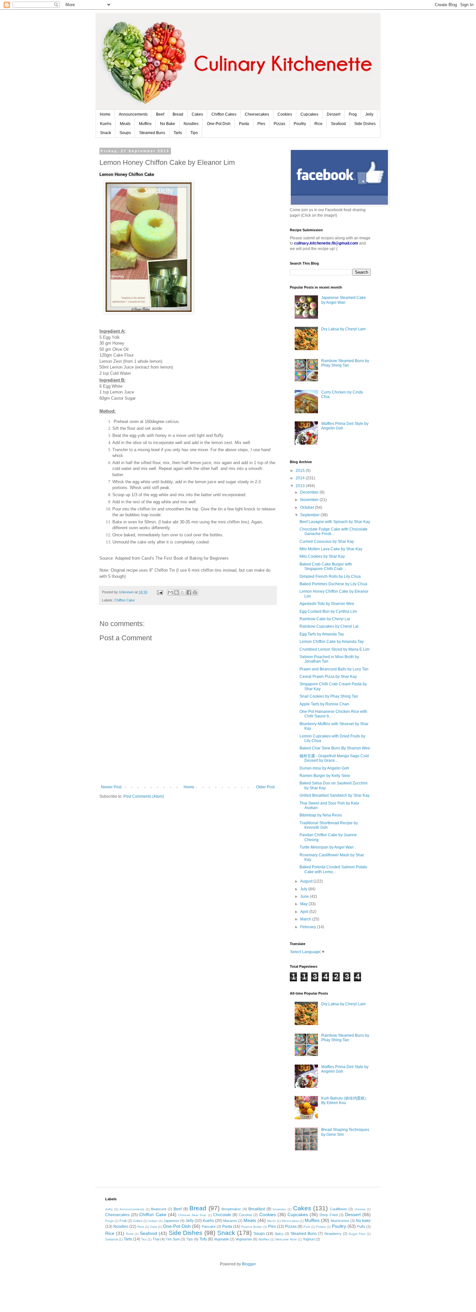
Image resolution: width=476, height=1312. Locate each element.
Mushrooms (340, 1221)
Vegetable (221, 1239)
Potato (321, 1226)
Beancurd (158, 1209)
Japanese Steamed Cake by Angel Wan (343, 299)
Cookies (285, 114)
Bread (178, 114)
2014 (301, 478)
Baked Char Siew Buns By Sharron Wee (335, 748)
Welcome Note (286, 1239)
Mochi (271, 1221)
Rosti (129, 1234)
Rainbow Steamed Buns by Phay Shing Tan (345, 363)
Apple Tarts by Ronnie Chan (324, 704)
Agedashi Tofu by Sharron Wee (327, 603)
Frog (353, 114)
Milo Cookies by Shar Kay (322, 556)
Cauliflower (338, 1209)
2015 (301, 470)
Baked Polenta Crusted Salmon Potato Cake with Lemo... (333, 869)
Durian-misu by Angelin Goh (324, 768)
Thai (156, 1239)
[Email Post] (159, 592)
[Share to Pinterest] (195, 592)
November (310, 499)
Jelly (369, 114)
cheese (360, 1209)
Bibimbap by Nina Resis (321, 815)
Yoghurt (309, 1239)
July (304, 889)
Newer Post (111, 787)
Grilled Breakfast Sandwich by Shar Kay (334, 795)
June (305, 896)
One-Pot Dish (219, 123)
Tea (144, 1239)
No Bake (167, 123)
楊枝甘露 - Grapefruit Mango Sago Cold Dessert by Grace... (334, 758)
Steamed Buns (152, 133)
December (310, 492)
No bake (363, 1220)
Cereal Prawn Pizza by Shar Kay (328, 676)
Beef (160, 114)
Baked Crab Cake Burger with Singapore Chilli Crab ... (326, 566)
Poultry (300, 123)
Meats (125, 123)
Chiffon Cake (124, 600)
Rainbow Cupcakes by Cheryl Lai (329, 626)
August (306, 881)
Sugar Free (357, 1234)
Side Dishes (365, 123)
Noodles (191, 123)
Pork (306, 1226)
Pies (261, 123)
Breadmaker (231, 1209)
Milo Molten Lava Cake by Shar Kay (331, 549)
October (307, 507)
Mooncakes (290, 1221)
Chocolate (222, 1215)
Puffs (361, 1226)
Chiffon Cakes (223, 114)
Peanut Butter (251, 1226)
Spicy (279, 1234)
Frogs (109, 1221)
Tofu (203, 1239)
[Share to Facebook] (189, 592)
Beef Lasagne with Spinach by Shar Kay (335, 521)
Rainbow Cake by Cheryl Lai (325, 619)
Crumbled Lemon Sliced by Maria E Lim (334, 649)
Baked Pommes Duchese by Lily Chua (333, 584)
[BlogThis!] (176, 592)
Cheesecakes (257, 114)
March (306, 919)
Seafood (338, 123)
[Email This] (170, 592)
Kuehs (105, 123)
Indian (153, 1221)
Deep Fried (328, 1215)
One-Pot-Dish (177, 1226)
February (308, 927)
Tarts (178, 133)
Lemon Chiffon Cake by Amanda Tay (332, 641)
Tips (194, 133)
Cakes (197, 114)
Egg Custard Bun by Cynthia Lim (328, 611)
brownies (279, 1209)
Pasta (244, 123)
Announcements (133, 114)
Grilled (137, 1221)
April (304, 911)
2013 (301, 486)
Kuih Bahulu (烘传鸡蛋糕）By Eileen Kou (344, 1100)
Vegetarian (243, 1239)
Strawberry (333, 1234)
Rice (318, 123)
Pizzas (279, 123)
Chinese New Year (192, 1215)
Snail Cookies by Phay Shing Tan (329, 696)
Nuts (140, 1226)
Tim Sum (173, 1239)
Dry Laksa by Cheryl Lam (343, 329)
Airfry (109, 1209)
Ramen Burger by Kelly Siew (325, 775)
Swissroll (111, 1239)
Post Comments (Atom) (143, 796)
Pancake (209, 1226)
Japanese (171, 1221)
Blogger (248, 1264)
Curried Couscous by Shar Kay (327, 541)
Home (105, 114)
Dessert (333, 114)
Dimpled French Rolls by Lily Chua (330, 576)
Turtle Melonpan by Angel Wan (327, 847)
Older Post (265, 787)
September (310, 515)
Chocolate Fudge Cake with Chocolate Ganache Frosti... (334, 531)
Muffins (145, 123)
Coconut (245, 1215)
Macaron (230, 1221)
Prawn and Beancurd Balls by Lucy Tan (334, 669)
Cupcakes (309, 114)
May (304, 904)
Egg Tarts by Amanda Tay (322, 634)
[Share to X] (182, 592)
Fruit (123, 1221)
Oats (153, 1226)
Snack (105, 133)
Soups (125, 133)
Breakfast (256, 1209)
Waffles (263, 1239)
